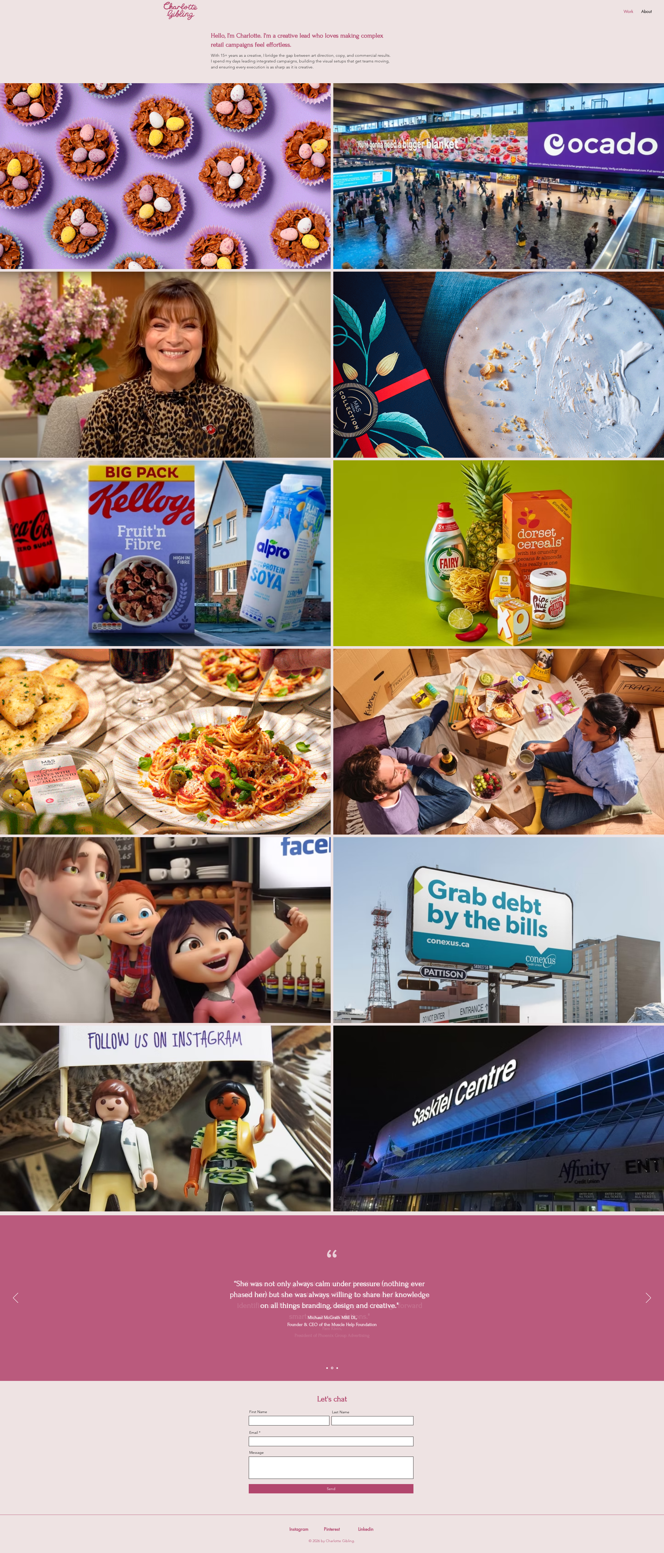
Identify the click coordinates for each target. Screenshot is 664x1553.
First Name (258, 1412)
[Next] (648, 1298)
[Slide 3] (337, 1368)
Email (253, 1432)
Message (256, 1452)
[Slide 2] (332, 1368)
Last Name (340, 1412)
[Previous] (15, 1298)
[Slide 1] (327, 1368)
